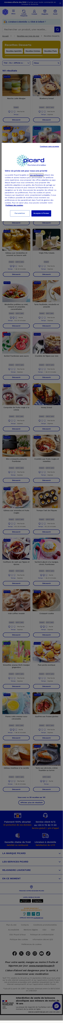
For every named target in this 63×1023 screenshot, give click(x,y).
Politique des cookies (14, 205)
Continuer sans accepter (49, 146)
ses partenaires (36, 175)
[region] (31, 182)
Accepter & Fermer (41, 213)
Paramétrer (20, 213)
